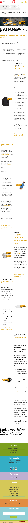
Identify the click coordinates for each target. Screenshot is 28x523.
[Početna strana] (14, 2)
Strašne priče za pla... (14, 495)
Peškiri (17, 232)
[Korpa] (26, 1)
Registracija (14, 450)
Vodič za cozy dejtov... (14, 489)
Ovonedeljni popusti (14, 491)
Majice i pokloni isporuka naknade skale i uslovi (14, 503)
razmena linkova (5, 522)
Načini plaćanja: (14, 477)
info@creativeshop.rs (14, 462)
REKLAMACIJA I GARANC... (14, 448)
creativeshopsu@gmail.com (14, 463)
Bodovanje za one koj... (14, 452)
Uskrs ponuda (14, 485)
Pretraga (21, 1)
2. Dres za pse (5, 142)
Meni (4, 2)
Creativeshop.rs (5, 6)
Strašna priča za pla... (14, 493)
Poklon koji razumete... (14, 487)
